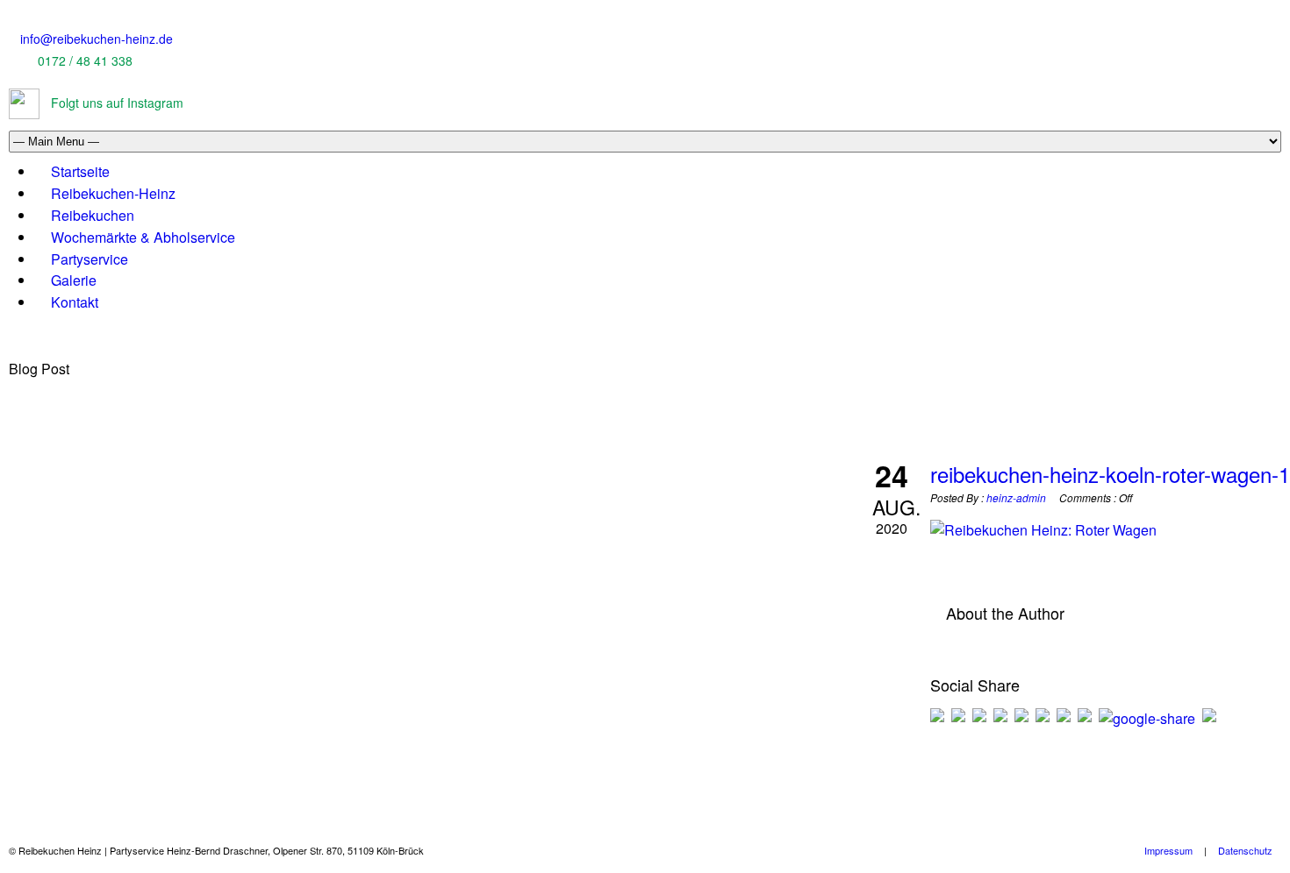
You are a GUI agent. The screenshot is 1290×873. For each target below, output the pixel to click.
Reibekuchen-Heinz (113, 193)
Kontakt (74, 302)
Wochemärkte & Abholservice (143, 237)
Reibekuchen (92, 215)
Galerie (74, 280)
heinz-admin (1016, 497)
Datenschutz (1245, 850)
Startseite (80, 171)
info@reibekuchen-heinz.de (96, 38)
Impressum (1168, 850)
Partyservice (89, 259)
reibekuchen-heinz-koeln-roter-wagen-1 (1110, 473)
